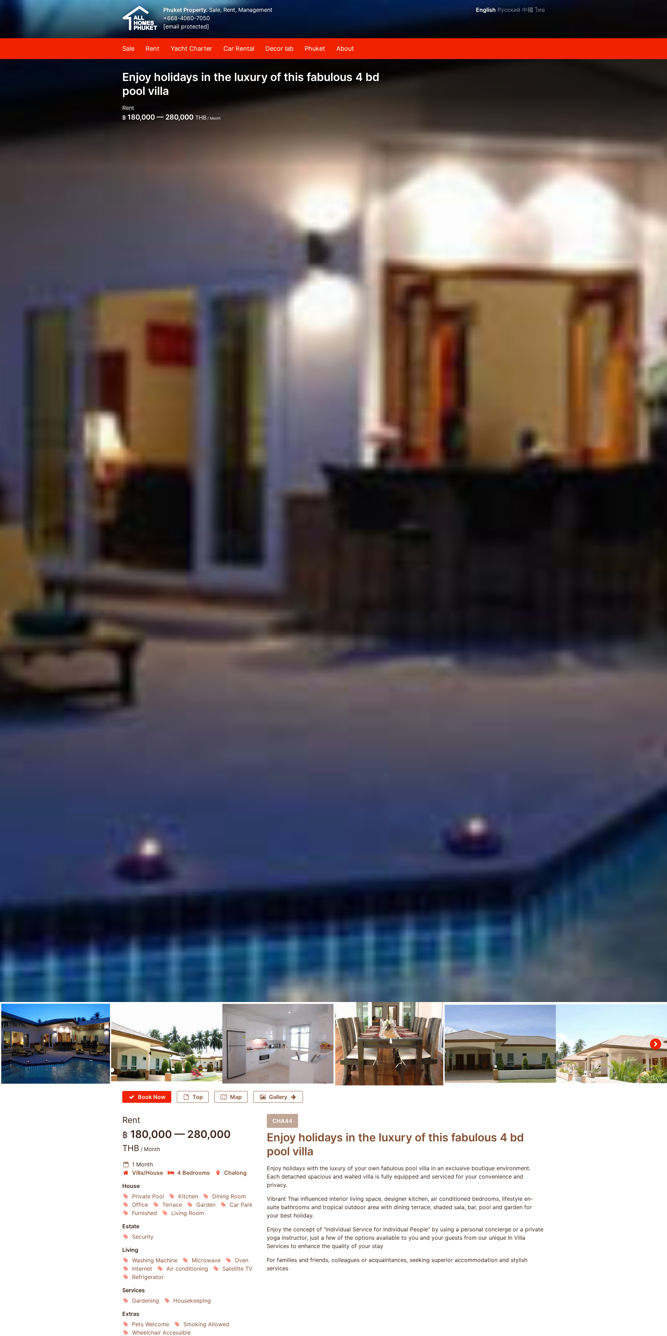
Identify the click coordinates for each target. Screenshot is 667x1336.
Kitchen (188, 1196)
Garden (205, 1204)
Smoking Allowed (206, 1324)
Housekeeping (192, 1300)
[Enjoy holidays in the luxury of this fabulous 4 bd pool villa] (333, 501)
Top (197, 1096)
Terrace (172, 1204)
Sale (128, 48)
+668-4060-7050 (186, 18)
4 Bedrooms (193, 1172)
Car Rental (238, 48)
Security (143, 1236)
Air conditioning (187, 1268)
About (345, 48)
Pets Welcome (150, 1324)
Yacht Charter (191, 48)
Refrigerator (148, 1276)
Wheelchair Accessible (161, 1332)
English (486, 9)
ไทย (540, 9)
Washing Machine (155, 1260)
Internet (142, 1268)
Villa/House (147, 1172)
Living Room (187, 1212)
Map (236, 1096)
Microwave (206, 1260)
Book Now (151, 1096)
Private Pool (148, 1196)
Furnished (144, 1212)
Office (140, 1204)
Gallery (278, 1096)
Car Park (241, 1204)
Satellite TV (237, 1268)
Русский (508, 9)
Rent (152, 48)
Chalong (235, 1172)
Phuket (315, 48)
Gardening (145, 1300)
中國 (527, 9)
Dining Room (229, 1196)
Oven (241, 1260)
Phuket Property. (186, 9)
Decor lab (279, 48)
